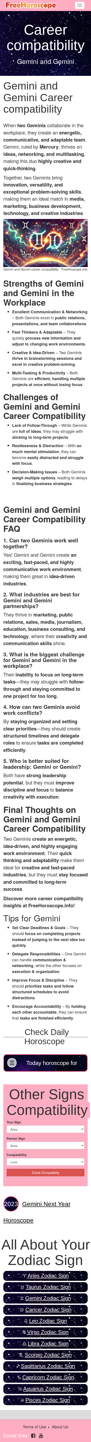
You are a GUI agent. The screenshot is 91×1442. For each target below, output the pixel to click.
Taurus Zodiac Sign (48, 1287)
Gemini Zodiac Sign (48, 1298)
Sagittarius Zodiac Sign (48, 1366)
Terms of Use (34, 1426)
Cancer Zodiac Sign (48, 1310)
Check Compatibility (45, 1172)
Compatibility (17, 1154)
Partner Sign (16, 1138)
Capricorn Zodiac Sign (48, 1377)
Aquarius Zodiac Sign (48, 1389)
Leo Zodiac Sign (48, 1321)
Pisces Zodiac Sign (47, 1400)
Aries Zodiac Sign (48, 1276)
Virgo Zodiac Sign (47, 1332)
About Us (60, 1426)
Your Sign (14, 1122)
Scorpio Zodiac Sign (48, 1355)
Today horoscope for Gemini (51, 1066)
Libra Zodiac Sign (48, 1344)
